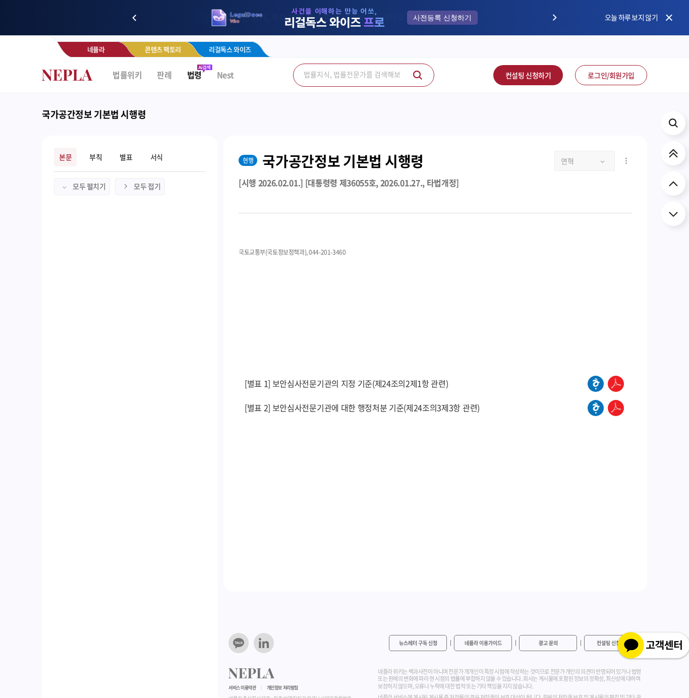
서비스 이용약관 (242, 687)
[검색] (418, 75)
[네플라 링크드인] (264, 643)
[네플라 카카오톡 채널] (238, 643)
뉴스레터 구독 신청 (418, 643)
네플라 (96, 49)
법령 (194, 75)
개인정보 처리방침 (282, 687)
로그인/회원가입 (611, 75)
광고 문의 (548, 643)
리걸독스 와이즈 (230, 49)
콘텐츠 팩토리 (163, 49)
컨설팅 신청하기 (528, 75)
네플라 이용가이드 (483, 643)
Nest (225, 75)
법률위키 (127, 75)
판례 (164, 75)
